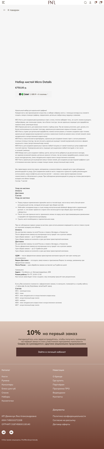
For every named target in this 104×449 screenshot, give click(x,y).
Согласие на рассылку (64, 420)
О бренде (57, 376)
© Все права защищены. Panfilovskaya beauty (20, 440)
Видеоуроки (59, 392)
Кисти (5, 376)
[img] (90, 2)
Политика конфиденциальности (69, 416)
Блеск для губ (9, 388)
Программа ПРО (61, 388)
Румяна (5, 380)
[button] (33, 94)
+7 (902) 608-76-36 (22, 286)
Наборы (6, 396)
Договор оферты (61, 424)
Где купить (58, 380)
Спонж (5, 392)
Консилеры (7, 384)
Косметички (8, 400)
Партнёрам (58, 384)
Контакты (58, 396)
